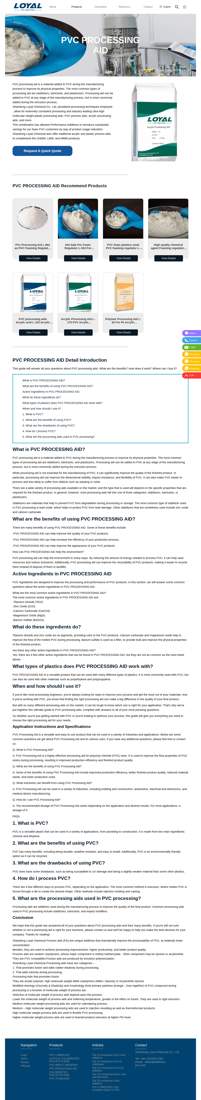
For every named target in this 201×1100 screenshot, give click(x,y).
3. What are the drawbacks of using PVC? (48, 425)
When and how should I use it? (41, 408)
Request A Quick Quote (42, 151)
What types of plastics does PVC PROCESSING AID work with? (62, 403)
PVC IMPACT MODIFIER (63, 1065)
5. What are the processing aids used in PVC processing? (58, 436)
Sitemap (25, 1065)
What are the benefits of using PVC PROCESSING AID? (57, 386)
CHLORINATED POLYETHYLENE (59, 1073)
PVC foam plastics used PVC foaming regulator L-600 (123, 246)
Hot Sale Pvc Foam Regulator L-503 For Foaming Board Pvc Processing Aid (78, 246)
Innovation (101, 6)
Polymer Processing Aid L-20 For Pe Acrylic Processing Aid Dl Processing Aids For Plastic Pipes (123, 321)
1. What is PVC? (32, 414)
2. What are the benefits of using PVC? (46, 419)
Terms (24, 1058)
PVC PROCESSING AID (63, 1068)
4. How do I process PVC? (39, 431)
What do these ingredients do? (41, 397)
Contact (148, 6)
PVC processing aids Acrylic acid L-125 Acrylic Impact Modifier (33, 321)
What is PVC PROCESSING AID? (43, 380)
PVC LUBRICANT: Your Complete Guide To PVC (106, 1088)
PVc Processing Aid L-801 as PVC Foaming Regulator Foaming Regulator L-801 (33, 246)
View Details (33, 258)
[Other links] (184, 7)
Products (76, 6)
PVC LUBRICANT (59, 1055)
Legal (24, 1055)
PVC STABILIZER (59, 1078)
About (52, 6)
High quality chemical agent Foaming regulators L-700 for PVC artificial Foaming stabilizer (168, 246)
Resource (124, 6)
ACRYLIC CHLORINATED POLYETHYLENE (64, 1060)
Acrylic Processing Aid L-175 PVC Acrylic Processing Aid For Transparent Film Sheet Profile (78, 321)
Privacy (25, 1062)
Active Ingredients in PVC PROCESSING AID (50, 391)
